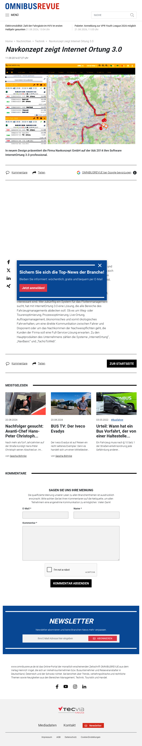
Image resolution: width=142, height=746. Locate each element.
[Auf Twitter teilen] (8, 270)
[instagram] (75, 686)
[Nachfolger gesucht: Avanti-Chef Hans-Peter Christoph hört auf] (25, 403)
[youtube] (66, 686)
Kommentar (29, 522)
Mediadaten (47, 725)
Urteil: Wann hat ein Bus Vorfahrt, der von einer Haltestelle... (116, 431)
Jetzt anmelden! (33, 288)
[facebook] (57, 686)
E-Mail (26, 508)
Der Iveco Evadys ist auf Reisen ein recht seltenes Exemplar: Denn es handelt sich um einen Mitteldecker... (70, 446)
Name (77, 508)
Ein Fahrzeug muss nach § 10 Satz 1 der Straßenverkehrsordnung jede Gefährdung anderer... (115, 446)
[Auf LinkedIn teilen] (9, 278)
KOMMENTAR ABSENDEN (71, 583)
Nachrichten (23, 41)
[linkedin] (84, 686)
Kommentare (19, 172)
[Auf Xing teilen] (9, 286)
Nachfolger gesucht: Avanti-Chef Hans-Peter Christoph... (24, 431)
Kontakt (70, 725)
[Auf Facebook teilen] (8, 262)
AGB (58, 737)
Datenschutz (71, 737)
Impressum (47, 737)
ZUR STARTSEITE (122, 363)
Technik (40, 41)
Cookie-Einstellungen (90, 737)
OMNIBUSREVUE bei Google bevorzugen (106, 172)
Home (9, 41)
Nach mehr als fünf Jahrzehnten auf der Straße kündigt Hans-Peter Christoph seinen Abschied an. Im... (24, 446)
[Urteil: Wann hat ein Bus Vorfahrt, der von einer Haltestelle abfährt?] (116, 403)
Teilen (41, 172)
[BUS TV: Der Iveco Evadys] (71, 403)
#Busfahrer (117, 419)
